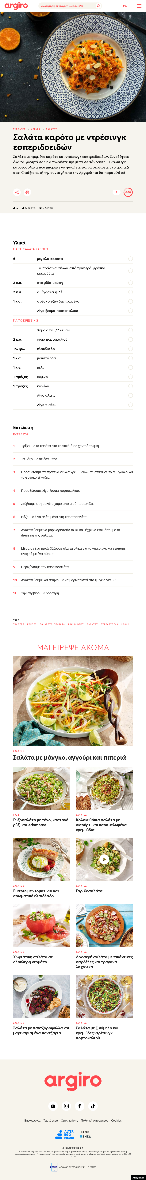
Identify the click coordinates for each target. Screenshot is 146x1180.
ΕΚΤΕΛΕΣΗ (23, 17)
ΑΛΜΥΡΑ (35, 129)
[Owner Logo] (64, 1134)
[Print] (27, 192)
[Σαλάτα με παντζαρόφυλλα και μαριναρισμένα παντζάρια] (41, 996)
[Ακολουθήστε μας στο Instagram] (66, 1106)
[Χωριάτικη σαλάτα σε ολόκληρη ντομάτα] (41, 925)
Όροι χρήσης (69, 1120)
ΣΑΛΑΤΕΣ (51, 129)
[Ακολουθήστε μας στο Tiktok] (93, 1106)
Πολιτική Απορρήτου (94, 1120)
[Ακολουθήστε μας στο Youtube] (53, 1106)
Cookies (116, 1120)
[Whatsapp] (59, 192)
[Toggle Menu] (139, 6)
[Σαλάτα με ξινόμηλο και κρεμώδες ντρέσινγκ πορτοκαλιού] (104, 996)
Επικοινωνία (32, 1120)
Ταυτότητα (50, 1120)
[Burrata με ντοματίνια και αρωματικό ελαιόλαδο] (41, 859)
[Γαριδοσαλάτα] (104, 859)
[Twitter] (38, 192)
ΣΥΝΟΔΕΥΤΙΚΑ (109, 624)
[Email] (70, 192)
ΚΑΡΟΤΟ (31, 624)
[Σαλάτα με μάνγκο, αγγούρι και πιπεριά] (73, 701)
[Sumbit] (98, 6)
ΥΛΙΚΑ (8, 17)
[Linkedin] (49, 192)
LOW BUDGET (76, 624)
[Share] (17, 192)
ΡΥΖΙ (16, 814)
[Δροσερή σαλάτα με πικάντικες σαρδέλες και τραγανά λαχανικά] (104, 925)
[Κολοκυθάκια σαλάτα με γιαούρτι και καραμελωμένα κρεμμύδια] (104, 788)
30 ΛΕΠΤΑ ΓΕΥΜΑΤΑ (52, 624)
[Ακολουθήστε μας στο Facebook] (79, 1106)
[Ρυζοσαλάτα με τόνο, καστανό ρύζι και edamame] (41, 788)
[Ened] (85, 1136)
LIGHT (125, 624)
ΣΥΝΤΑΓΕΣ (19, 129)
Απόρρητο (138, 1177)
